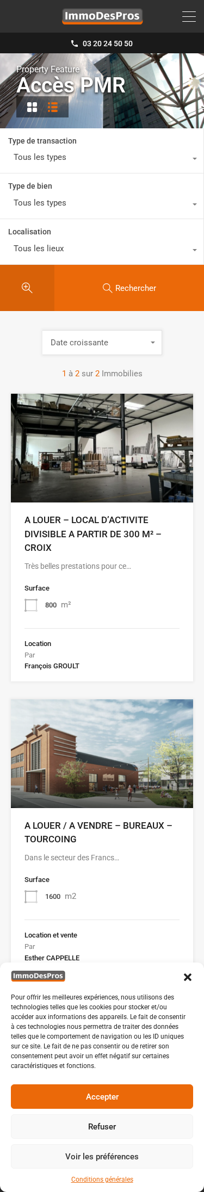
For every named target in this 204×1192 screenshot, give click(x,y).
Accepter (102, 1097)
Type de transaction (42, 140)
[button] (187, 976)
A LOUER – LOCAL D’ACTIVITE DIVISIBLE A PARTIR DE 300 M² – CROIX (93, 533)
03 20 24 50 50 (108, 43)
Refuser (102, 1127)
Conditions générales (102, 1179)
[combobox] (101, 160)
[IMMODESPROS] (102, 19)
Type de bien (30, 186)
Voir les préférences (102, 1157)
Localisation (29, 231)
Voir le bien (102, 480)
